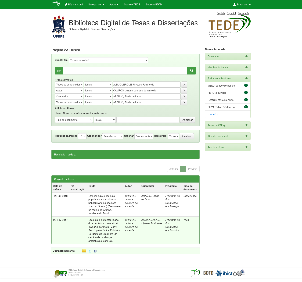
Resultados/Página (66, 135)
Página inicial (75, 4)
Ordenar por (94, 135)
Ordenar (129, 135)
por (59, 70)
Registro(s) (160, 135)
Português (243, 13)
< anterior (213, 114)
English (221, 13)
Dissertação (190, 196)
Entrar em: (242, 4)
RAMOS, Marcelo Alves (220, 100)
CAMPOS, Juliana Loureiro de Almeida (131, 201)
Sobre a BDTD (153, 4)
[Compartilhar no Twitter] (89, 251)
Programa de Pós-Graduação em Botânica (172, 225)
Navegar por (95, 4)
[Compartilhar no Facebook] (95, 251)
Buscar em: (61, 60)
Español (231, 13)
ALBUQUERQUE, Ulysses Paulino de (151, 221)
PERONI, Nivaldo (217, 92)
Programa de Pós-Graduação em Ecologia (172, 201)
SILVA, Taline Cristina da (221, 107)
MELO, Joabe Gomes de (221, 85)
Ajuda (112, 4)
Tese (186, 220)
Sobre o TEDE (131, 4)
